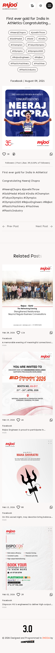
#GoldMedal (16, 38)
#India (41, 38)
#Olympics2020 (35, 51)
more (4, 345)
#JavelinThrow (38, 32)
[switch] (40, 5)
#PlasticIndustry (27, 69)
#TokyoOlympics (36, 45)
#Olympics (17, 51)
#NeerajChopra (18, 32)
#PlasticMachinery (20, 63)
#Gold (30, 38)
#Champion (16, 45)
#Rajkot (39, 57)
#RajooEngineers (20, 57)
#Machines (39, 63)
